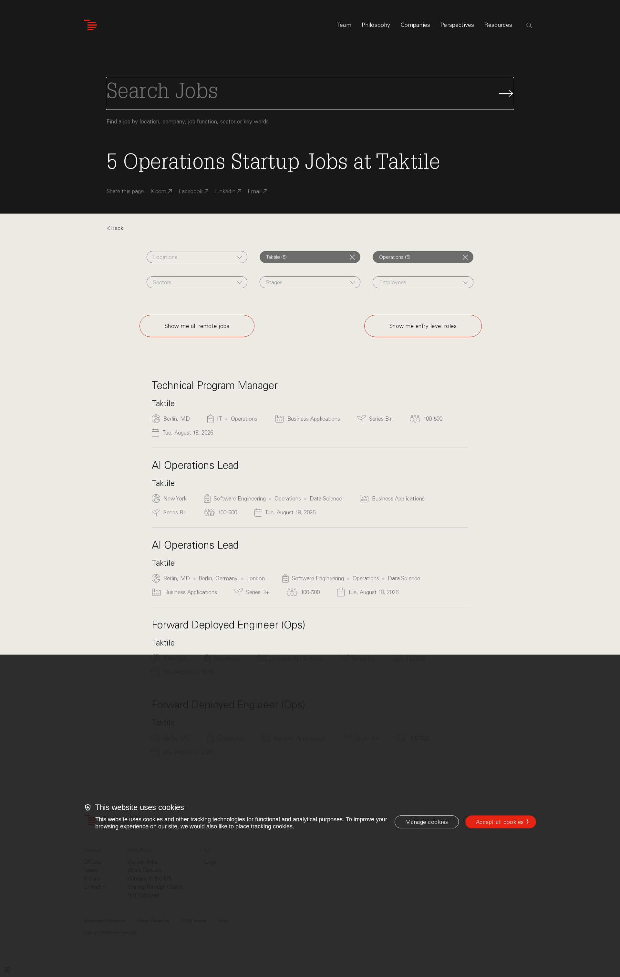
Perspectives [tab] (457, 24)
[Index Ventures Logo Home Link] (90, 25)
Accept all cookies (500, 822)
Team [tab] (343, 24)
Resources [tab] (498, 24)
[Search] (529, 25)
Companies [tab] (415, 24)
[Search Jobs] (310, 93)
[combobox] (197, 257)
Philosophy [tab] (376, 24)
